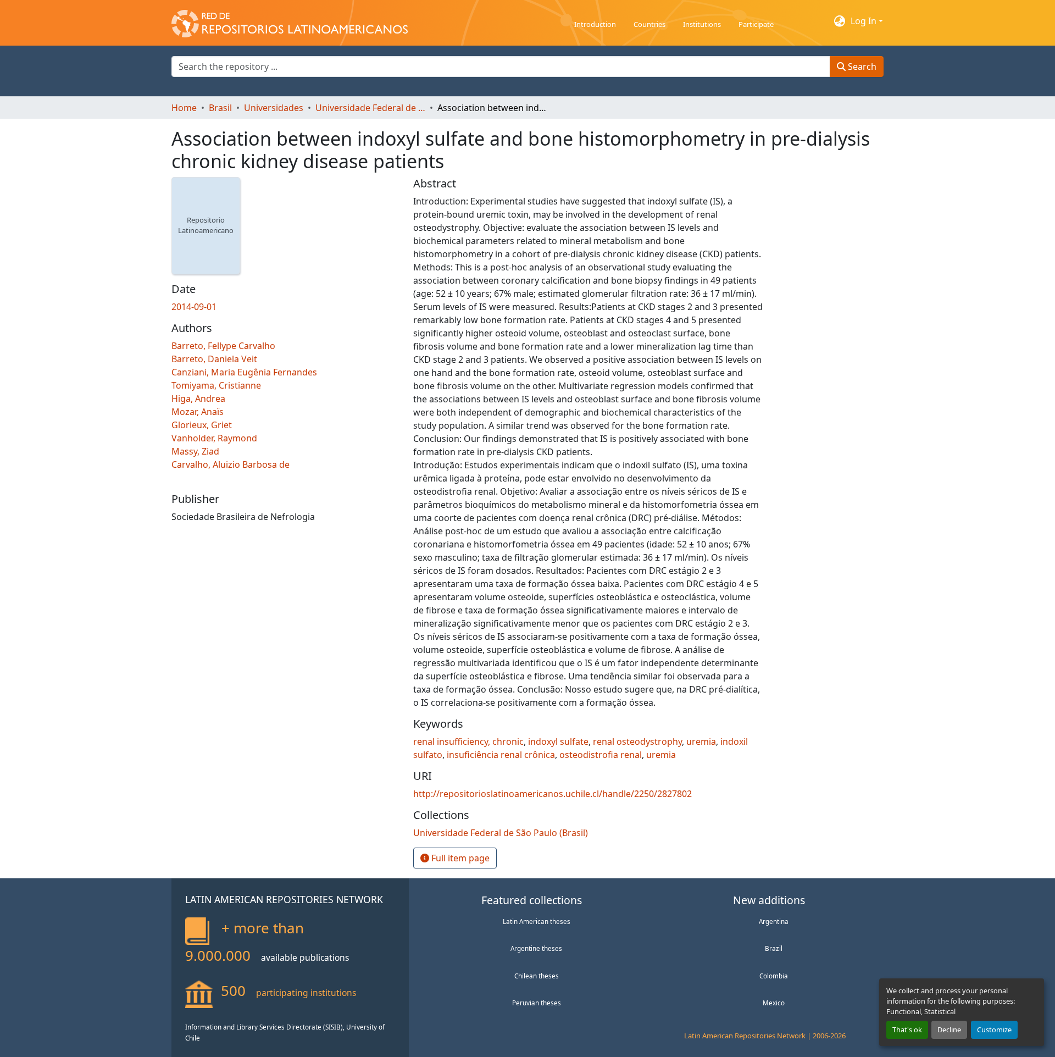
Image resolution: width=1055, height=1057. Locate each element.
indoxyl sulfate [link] (558, 741)
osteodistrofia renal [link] (600, 755)
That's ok (907, 1029)
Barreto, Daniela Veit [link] (214, 359)
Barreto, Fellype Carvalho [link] (223, 346)
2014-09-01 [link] (193, 307)
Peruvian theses (536, 1002)
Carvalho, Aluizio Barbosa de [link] (230, 464)
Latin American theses (536, 921)
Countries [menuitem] (649, 24)
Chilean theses (536, 975)
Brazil (773, 948)
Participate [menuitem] (756, 24)
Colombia (773, 975)
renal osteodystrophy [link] (637, 741)
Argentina (774, 921)
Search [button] (861, 66)
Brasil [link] (220, 108)
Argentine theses (536, 948)
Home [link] (184, 108)
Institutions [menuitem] (702, 24)
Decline (949, 1029)
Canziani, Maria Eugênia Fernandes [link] (244, 372)
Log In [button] (865, 21)
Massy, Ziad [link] (195, 451)
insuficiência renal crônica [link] (501, 755)
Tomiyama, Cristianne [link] (216, 385)
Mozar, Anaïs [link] (197, 412)
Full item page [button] (459, 858)
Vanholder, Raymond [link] (214, 438)
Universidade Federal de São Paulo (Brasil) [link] (370, 108)
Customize (994, 1029)
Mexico (774, 1002)
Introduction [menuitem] (595, 24)
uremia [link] (701, 741)
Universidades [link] (273, 108)
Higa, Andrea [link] (198, 398)
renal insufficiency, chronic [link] (468, 741)
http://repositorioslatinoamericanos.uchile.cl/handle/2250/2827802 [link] (552, 794)
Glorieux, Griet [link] (201, 425)
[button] (289, 20)
